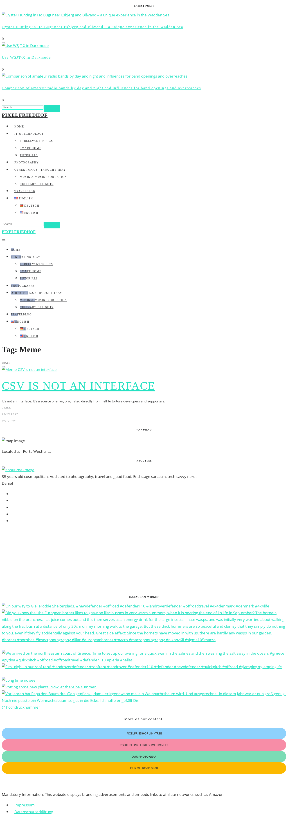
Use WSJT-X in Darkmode (26, 57)
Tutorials (29, 155)
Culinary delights (37, 184)
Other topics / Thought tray (40, 169)
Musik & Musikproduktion (43, 177)
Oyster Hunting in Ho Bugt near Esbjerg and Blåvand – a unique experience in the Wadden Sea (92, 27)
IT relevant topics (36, 141)
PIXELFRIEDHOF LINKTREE (144, 733)
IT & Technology (29, 133)
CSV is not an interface (78, 385)
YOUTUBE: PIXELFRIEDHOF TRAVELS (144, 745)
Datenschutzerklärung (33, 811)
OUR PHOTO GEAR (144, 756)
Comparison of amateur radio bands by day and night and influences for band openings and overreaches (101, 88)
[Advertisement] (137, 559)
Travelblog (24, 191)
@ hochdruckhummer (21, 707)
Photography (26, 162)
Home (19, 126)
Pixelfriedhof (25, 115)
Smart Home (30, 148)
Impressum (24, 805)
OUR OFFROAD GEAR (144, 768)
